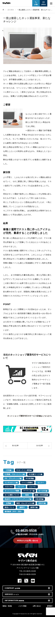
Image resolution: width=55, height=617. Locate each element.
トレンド (21, 487)
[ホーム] (3, 10)
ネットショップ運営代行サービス (41, 367)
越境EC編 (34, 507)
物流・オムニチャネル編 (25, 503)
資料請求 (49, 606)
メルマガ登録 (22, 606)
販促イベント (9, 507)
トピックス (9, 487)
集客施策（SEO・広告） (14, 511)
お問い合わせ (37, 606)
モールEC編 (42, 491)
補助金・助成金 (7, 606)
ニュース (32, 487)
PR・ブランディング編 (13, 478)
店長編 (8, 503)
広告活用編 (39, 499)
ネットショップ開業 (12, 491)
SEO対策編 (30, 478)
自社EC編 (42, 503)
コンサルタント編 (11, 482)
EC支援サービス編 (35, 474)
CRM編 (8, 470)
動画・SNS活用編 (41, 495)
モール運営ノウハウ (12, 495)
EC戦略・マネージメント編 (15, 474)
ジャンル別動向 (27, 482)
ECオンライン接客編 (24, 470)
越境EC (22, 507)
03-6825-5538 (30, 532)
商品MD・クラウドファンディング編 (18, 499)
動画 (27, 495)
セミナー (41, 482)
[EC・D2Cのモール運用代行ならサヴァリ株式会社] (25, 3)
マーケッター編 (29, 491)
